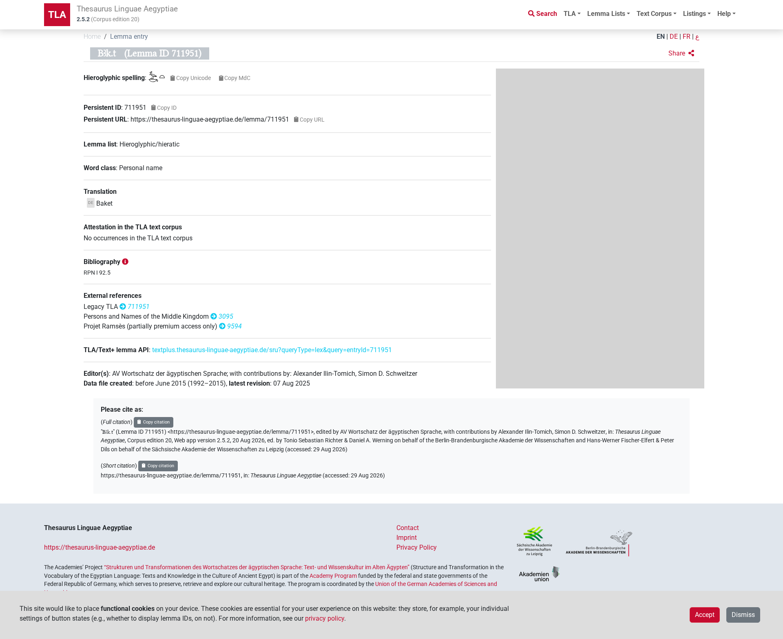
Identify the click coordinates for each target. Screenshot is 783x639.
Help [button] (724, 14)
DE (674, 36)
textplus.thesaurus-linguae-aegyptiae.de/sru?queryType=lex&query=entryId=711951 (272, 350)
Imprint (406, 537)
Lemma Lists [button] (606, 14)
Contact (407, 528)
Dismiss (743, 615)
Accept (704, 615)
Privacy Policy (416, 547)
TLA (57, 14)
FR (686, 36)
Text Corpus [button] (654, 14)
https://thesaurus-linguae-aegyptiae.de (99, 547)
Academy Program (333, 575)
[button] (681, 53)
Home (92, 36)
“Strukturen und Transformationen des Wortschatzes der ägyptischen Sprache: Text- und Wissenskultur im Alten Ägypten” (256, 567)
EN (661, 36)
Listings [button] (694, 14)
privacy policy (324, 618)
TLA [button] (570, 14)
